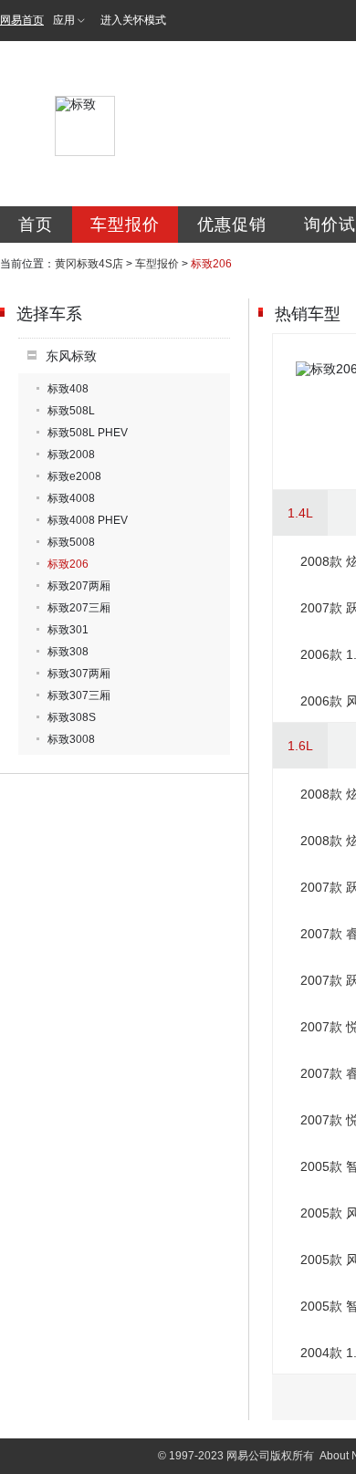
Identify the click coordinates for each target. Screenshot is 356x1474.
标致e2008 (74, 476)
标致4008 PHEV (87, 520)
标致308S (71, 717)
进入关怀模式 (133, 20)
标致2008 (71, 454)
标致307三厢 (78, 695)
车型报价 (125, 224)
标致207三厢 (78, 607)
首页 (35, 224)
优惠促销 (232, 224)
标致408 (68, 388)
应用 (64, 20)
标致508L (71, 410)
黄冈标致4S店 (89, 263)
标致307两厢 (78, 673)
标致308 (68, 651)
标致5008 (71, 542)
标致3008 (71, 739)
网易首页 (22, 20)
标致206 (68, 564)
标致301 (68, 629)
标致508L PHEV (87, 432)
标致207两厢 (78, 586)
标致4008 (71, 498)
